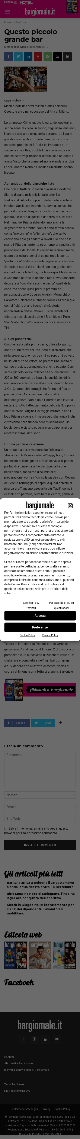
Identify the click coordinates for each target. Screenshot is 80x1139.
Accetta (40, 616)
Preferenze (40, 627)
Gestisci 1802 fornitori (31, 605)
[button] (70, 505)
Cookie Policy (27, 635)
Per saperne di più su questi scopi (61, 605)
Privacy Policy (50, 635)
